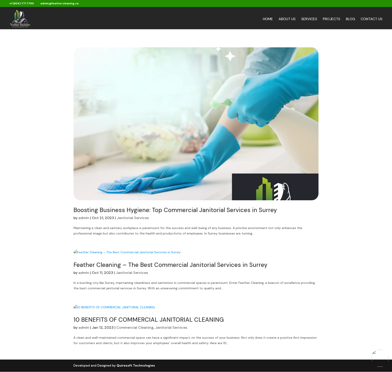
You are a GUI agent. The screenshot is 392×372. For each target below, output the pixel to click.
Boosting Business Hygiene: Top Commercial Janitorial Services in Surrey (175, 210)
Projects (331, 19)
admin (83, 217)
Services (309, 19)
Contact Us (371, 19)
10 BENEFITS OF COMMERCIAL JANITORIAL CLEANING (149, 320)
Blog (350, 19)
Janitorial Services (133, 217)
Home (268, 19)
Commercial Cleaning (135, 327)
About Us (287, 19)
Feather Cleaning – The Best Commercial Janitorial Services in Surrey (170, 265)
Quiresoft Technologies (136, 365)
